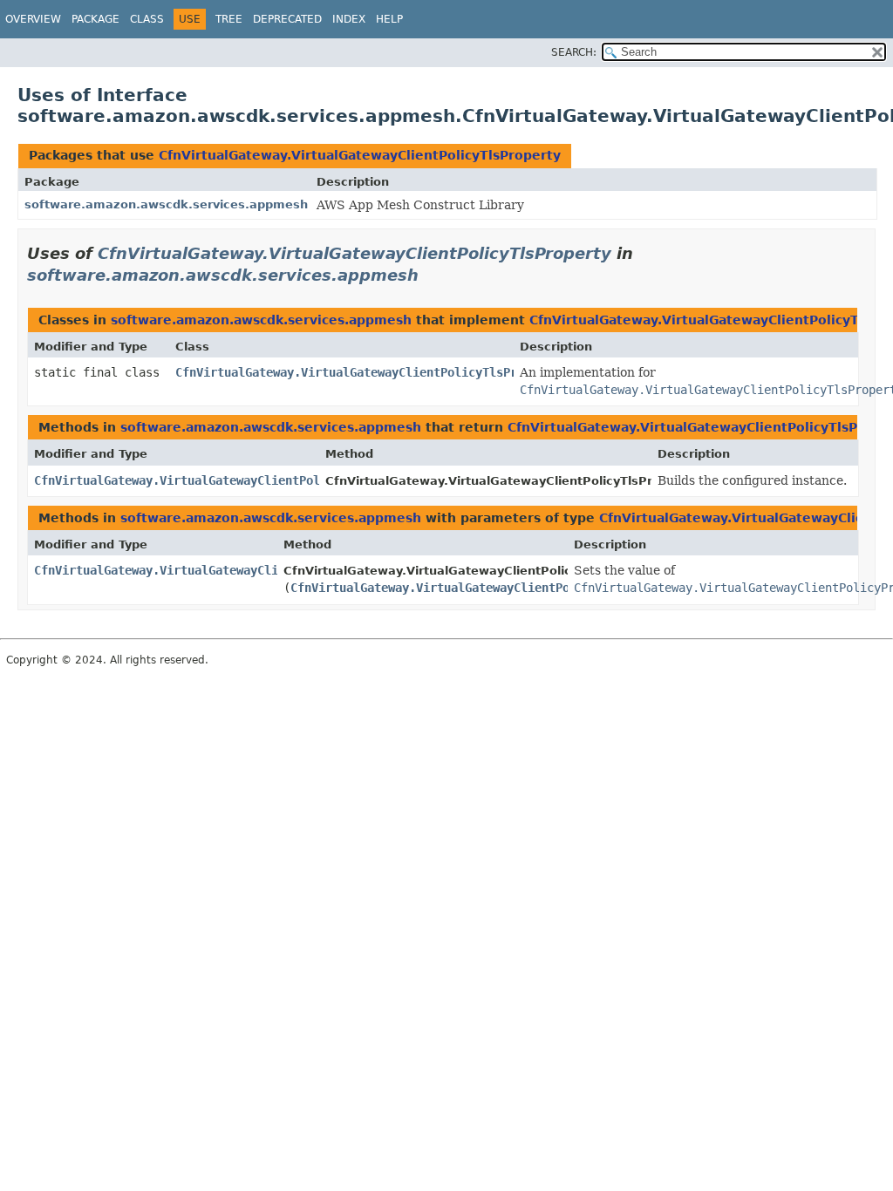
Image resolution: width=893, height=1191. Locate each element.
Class (147, 19)
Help (389, 19)
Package (95, 19)
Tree (228, 19)
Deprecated (287, 19)
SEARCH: (573, 52)
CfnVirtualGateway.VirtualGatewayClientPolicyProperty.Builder (243, 570)
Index (348, 19)
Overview (33, 19)
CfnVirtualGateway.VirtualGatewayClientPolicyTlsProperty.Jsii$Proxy (405, 372)
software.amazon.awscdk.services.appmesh (166, 204)
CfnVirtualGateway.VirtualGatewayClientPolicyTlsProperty (360, 155)
